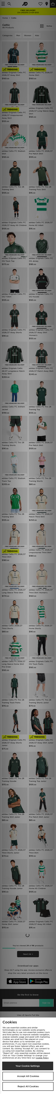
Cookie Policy (42, 1058)
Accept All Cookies (28, 1076)
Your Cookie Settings (28, 1066)
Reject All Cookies (28, 1086)
